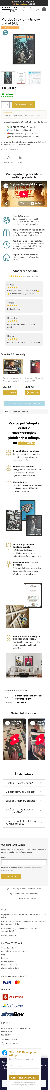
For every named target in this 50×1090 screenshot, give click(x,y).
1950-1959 (20, 702)
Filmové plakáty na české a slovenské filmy (29, 697)
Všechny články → (8, 935)
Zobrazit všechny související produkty (24, 403)
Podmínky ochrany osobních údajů (14, 951)
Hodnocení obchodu (24, 270)
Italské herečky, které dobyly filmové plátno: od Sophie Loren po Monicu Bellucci (23, 923)
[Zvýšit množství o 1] (10, 103)
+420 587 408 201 (12, 1043)
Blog (3, 954)
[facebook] (4, 1053)
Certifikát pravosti (8, 961)
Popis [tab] (6, 411)
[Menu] (44, 9)
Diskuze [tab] (25, 411)
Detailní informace (8, 149)
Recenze (4, 958)
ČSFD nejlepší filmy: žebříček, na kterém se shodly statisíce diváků (21, 929)
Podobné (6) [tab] (15, 411)
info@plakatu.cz (11, 1039)
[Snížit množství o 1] (10, 106)
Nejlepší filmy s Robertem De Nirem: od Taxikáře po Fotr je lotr (23, 915)
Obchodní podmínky (9, 948)
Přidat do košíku (25, 104)
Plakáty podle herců (9, 965)
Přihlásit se (11, 876)
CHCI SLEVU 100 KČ (24, 1077)
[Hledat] (23, 9)
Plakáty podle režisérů (10, 968)
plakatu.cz (26, 442)
